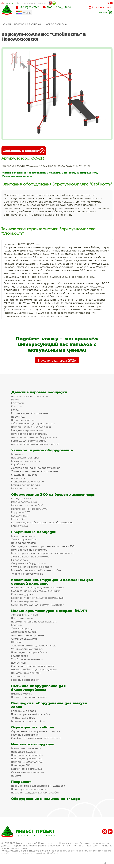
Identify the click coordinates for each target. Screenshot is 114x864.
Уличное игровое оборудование (42, 450)
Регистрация (105, 7)
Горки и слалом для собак (28, 721)
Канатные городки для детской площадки (37, 604)
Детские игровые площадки (39, 392)
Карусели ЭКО (20, 512)
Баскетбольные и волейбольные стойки (36, 570)
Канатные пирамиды (24, 601)
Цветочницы (18, 662)
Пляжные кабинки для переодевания (34, 669)
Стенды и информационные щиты (33, 666)
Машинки (17, 454)
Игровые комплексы (24, 488)
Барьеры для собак (23, 711)
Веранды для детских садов (28, 440)
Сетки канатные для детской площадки (36, 591)
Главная (6, 23)
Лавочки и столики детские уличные (33, 645)
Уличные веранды (22, 628)
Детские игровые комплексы (29, 396)
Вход (94, 7)
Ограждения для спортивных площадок (36, 731)
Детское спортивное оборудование (34, 437)
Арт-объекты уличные (24, 614)
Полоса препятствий (24, 543)
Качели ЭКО (19, 519)
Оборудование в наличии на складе (45, 798)
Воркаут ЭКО (19, 526)
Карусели (17, 403)
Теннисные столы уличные (27, 573)
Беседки (16, 625)
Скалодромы (19, 560)
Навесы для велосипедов (27, 755)
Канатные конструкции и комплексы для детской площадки (52, 581)
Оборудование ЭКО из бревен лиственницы (53, 494)
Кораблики (18, 464)
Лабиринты (18, 478)
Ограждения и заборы (32, 727)
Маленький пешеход (24, 474)
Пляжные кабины (21, 693)
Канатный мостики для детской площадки (37, 597)
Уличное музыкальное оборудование (34, 471)
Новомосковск (8, 3)
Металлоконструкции (32, 744)
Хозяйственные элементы (27, 659)
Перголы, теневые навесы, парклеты (34, 621)
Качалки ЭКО (19, 515)
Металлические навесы (26, 748)
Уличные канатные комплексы (30, 556)
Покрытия (21, 781)
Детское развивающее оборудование (35, 468)
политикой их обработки (44, 853)
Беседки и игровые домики (28, 430)
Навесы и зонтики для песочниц (31, 427)
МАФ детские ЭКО (23, 498)
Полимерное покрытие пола (29, 789)
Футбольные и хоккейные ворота (31, 566)
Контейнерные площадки (27, 768)
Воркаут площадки (56, 23)
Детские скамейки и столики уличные (35, 444)
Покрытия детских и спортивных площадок (38, 785)
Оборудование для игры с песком (33, 423)
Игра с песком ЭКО (24, 502)
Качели (15, 409)
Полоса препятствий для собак (31, 714)
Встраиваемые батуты (25, 485)
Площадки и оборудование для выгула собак (49, 705)
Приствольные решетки (26, 673)
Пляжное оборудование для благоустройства (38, 687)
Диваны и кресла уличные (27, 635)
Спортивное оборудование (28, 563)
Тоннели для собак (23, 717)
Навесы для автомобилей (27, 762)
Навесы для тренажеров (26, 758)
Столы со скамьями (24, 638)
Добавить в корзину (21, 150)
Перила (16, 775)
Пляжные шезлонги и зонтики (29, 697)
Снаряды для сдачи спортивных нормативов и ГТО (43, 546)
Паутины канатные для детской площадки (37, 587)
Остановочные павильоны (27, 772)
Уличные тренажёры (24, 539)
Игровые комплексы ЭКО (27, 505)
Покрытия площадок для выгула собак (35, 792)
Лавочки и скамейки (24, 632)
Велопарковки (20, 655)
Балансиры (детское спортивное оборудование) (42, 553)
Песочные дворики (23, 420)
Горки (15, 399)
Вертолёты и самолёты (25, 461)
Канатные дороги (22, 594)
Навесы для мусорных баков (29, 652)
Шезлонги (17, 642)
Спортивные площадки (28, 23)
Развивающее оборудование (29, 413)
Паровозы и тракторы (25, 457)
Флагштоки (18, 676)
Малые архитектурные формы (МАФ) (49, 611)
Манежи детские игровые (27, 481)
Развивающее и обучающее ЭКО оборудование (42, 522)
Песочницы (18, 416)
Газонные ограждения (25, 679)
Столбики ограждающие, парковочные (36, 738)
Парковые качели (22, 618)
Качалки (16, 406)
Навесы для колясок (23, 751)
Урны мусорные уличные (27, 649)
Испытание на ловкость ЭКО (29, 508)
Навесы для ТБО (21, 765)
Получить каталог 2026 (57, 360)
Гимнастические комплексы (29, 433)
